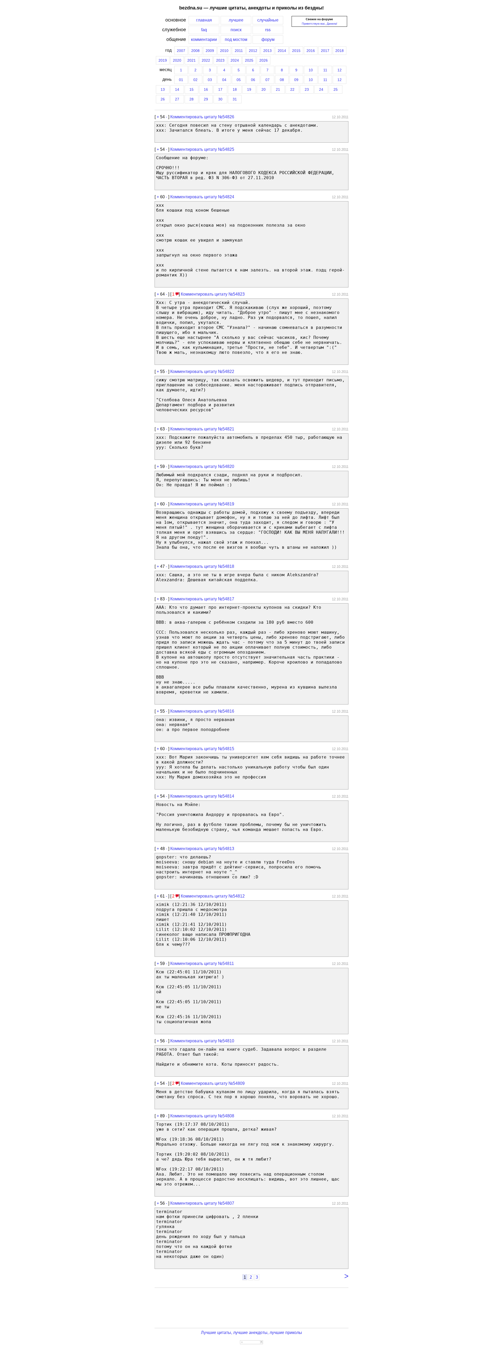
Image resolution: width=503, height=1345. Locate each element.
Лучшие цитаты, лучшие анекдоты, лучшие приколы (251, 1332)
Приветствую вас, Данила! (319, 23)
